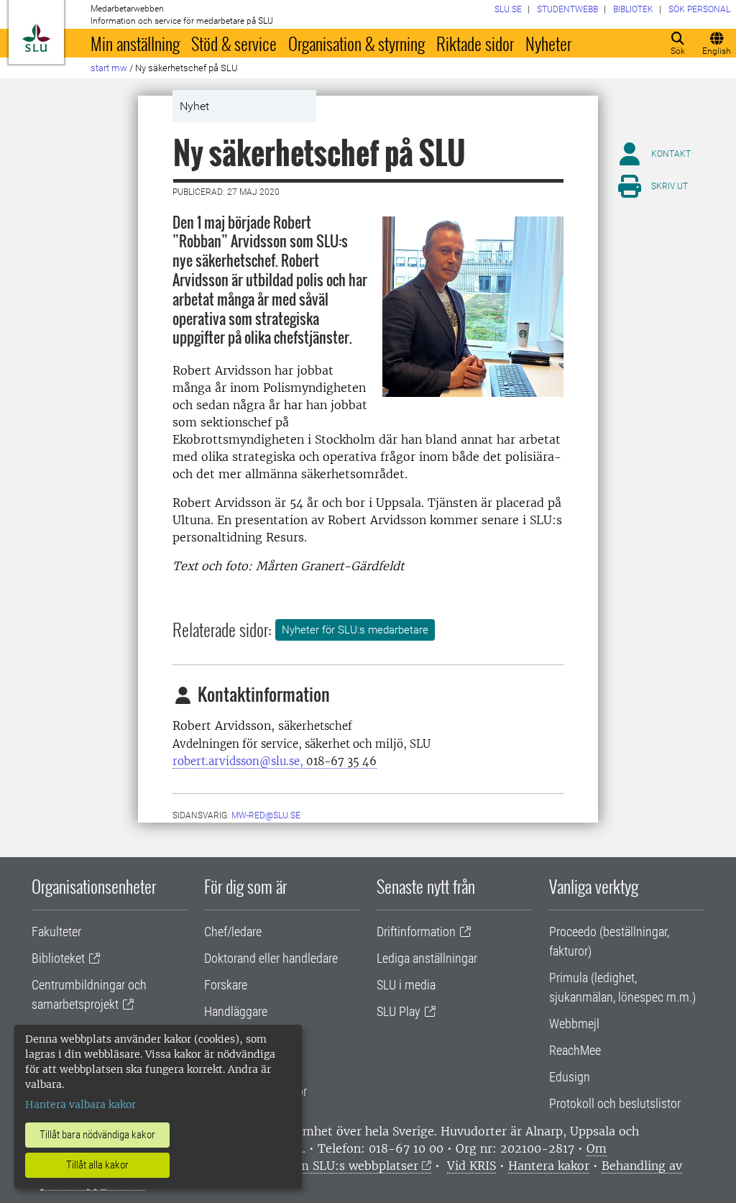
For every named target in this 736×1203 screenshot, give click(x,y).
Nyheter (548, 43)
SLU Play (398, 1011)
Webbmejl (574, 1023)
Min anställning (135, 43)
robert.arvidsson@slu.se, (274, 761)
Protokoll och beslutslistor (615, 1103)
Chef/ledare (233, 931)
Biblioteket (58, 958)
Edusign (569, 1076)
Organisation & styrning (356, 43)
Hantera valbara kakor (80, 1104)
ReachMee (575, 1050)
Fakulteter (56, 931)
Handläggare (235, 1011)
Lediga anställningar (427, 958)
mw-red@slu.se (265, 815)
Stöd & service (234, 43)
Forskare (225, 984)
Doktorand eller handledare (271, 958)
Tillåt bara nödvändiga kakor (97, 1134)
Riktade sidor (475, 43)
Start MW (109, 68)
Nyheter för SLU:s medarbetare (355, 629)
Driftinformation (416, 931)
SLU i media (406, 984)
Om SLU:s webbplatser (353, 1165)
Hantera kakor (548, 1165)
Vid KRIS (471, 1165)
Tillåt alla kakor (97, 1164)
